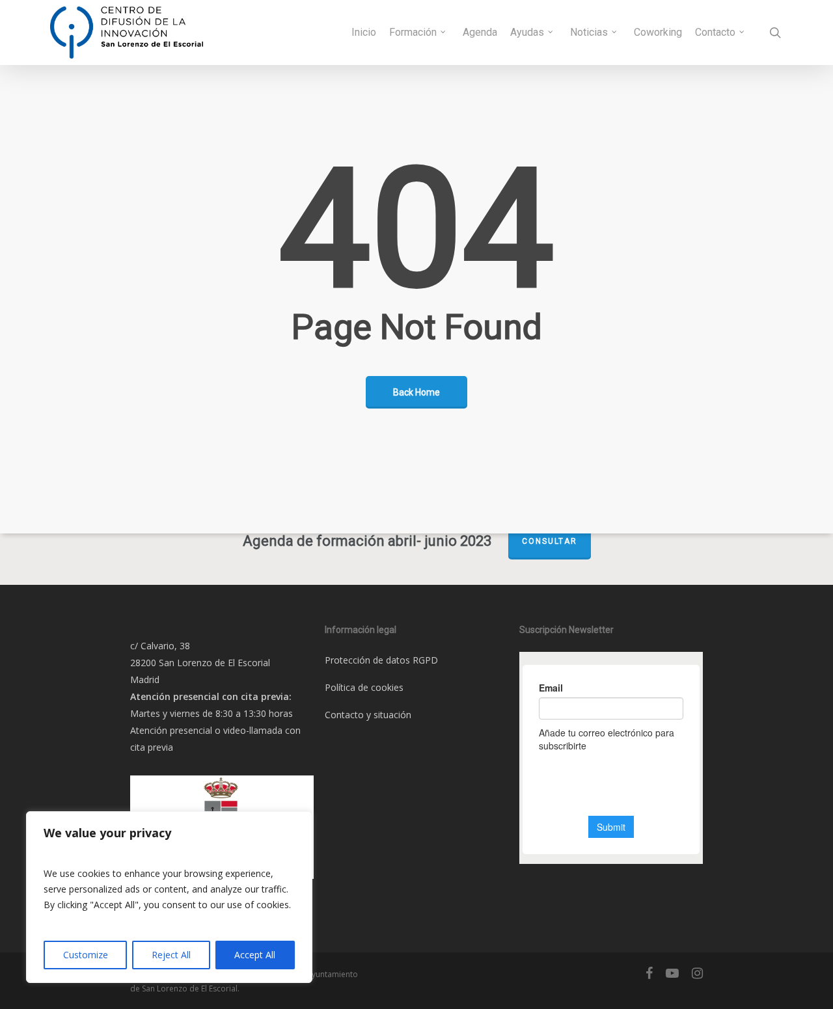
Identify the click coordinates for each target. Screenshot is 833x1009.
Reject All (171, 954)
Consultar (549, 541)
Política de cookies (364, 687)
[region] (169, 897)
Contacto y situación (368, 714)
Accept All (254, 954)
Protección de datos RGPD (381, 660)
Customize (85, 954)
